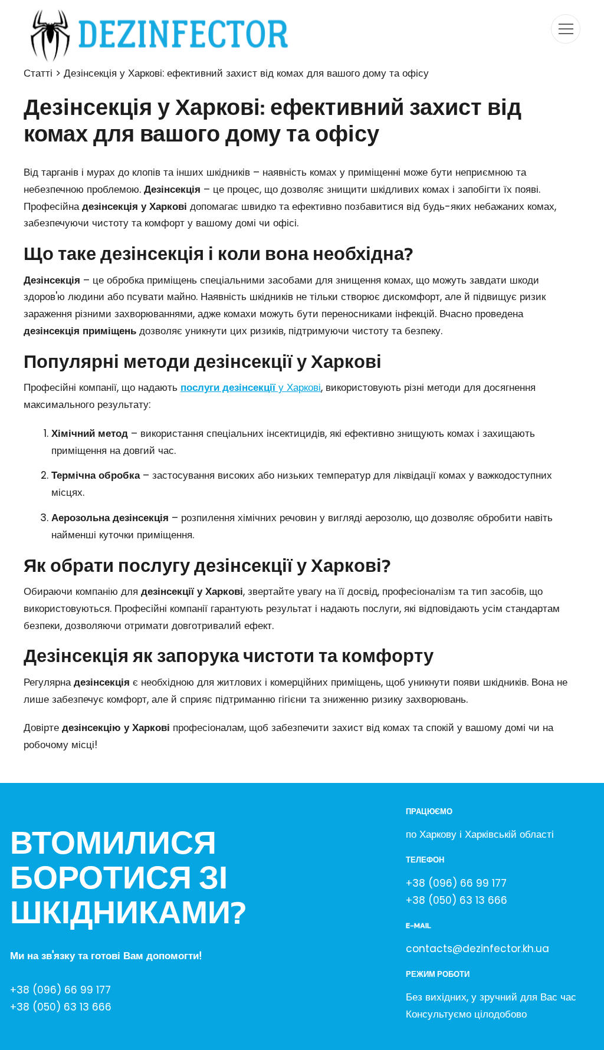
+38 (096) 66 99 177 (60, 990)
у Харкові (250, 387)
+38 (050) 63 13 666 (60, 1007)
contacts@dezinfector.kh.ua (477, 949)
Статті (38, 73)
